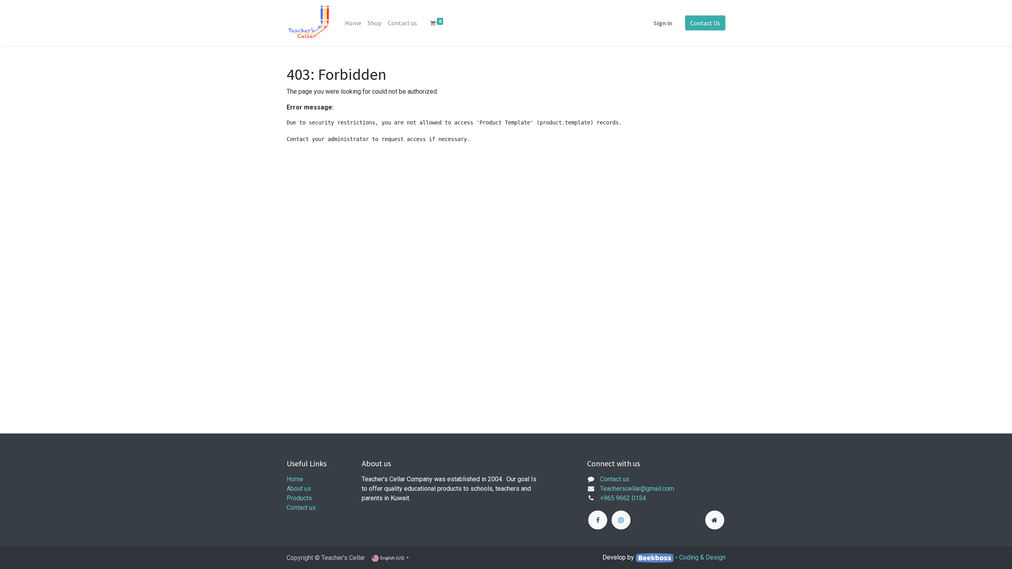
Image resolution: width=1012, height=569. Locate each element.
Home (295, 479)
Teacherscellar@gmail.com (637, 488)
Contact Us (705, 23)
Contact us (301, 507)
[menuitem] (353, 23)
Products (299, 498)
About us (299, 488)
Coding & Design (702, 557)
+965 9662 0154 (623, 498)
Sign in (662, 23)
